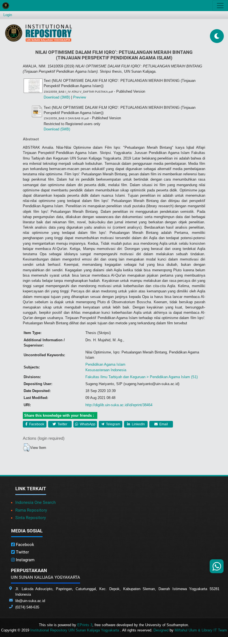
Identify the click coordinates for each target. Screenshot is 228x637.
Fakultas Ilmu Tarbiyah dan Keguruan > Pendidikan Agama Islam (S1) (141, 377)
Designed (160, 630)
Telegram (112, 424)
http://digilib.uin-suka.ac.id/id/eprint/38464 (118, 405)
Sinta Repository (30, 517)
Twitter (62, 424)
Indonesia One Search (35, 502)
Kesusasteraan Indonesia (105, 370)
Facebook (36, 424)
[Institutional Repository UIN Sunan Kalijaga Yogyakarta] (38, 33)
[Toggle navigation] (220, 5)
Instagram (24, 559)
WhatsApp (87, 424)
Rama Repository (31, 510)
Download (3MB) (57, 97)
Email (163, 424)
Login (7, 15)
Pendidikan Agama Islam (105, 364)
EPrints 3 (84, 625)
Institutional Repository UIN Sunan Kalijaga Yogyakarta (75, 630)
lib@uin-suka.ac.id (30, 601)
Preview (79, 97)
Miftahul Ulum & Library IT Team (201, 630)
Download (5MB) (57, 129)
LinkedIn (138, 424)
